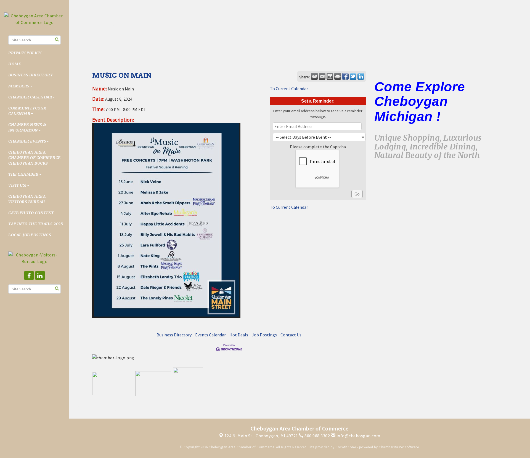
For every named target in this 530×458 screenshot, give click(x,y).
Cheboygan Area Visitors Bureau (27, 199)
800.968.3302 (317, 435)
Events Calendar (210, 335)
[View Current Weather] (337, 76)
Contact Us (290, 335)
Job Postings (264, 335)
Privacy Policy (24, 52)
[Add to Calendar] (330, 76)
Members (19, 86)
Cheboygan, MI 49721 (261, 435)
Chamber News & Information (27, 127)
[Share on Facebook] (345, 76)
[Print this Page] (314, 76)
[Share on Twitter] (353, 76)
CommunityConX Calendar (27, 111)
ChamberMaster (391, 447)
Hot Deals (238, 335)
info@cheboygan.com (357, 435)
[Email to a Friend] (322, 76)
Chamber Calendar (30, 97)
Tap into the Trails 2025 (35, 223)
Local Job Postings (29, 234)
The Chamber (23, 174)
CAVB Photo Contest (31, 212)
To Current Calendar (289, 88)
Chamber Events (27, 141)
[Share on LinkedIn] (360, 76)
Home (14, 63)
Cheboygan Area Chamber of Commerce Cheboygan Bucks (34, 158)
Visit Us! (17, 185)
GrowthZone (345, 447)
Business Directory (30, 75)
